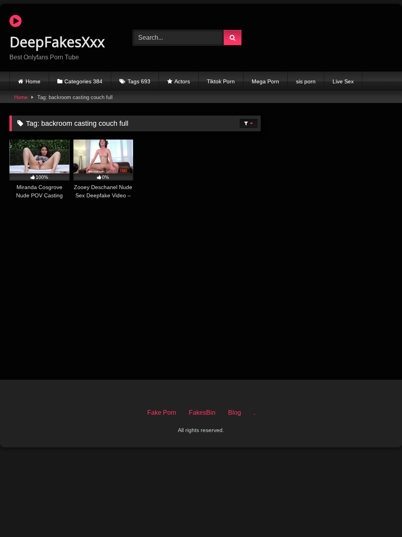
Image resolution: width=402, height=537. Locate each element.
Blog (234, 412)
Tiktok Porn (221, 81)
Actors (182, 81)
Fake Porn (161, 412)
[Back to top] (377, 513)
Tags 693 (139, 81)
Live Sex (343, 81)
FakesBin (202, 412)
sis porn (306, 81)
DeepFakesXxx (57, 41)
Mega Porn (265, 81)
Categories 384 (83, 81)
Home (33, 81)
